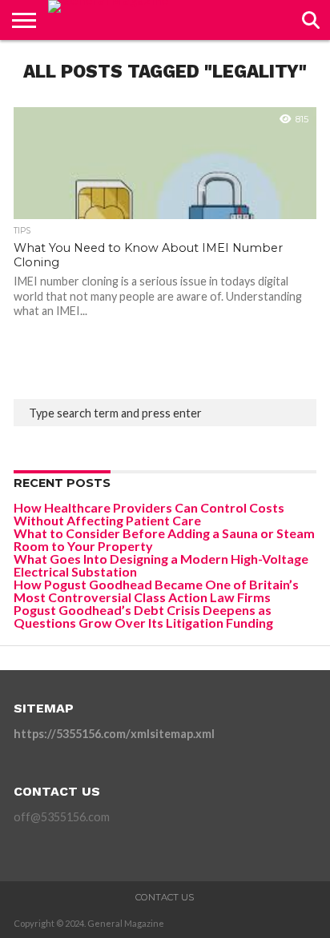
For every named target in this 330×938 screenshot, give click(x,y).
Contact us (164, 897)
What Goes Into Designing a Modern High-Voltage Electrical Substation (161, 565)
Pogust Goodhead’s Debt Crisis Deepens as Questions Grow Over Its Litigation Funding (143, 616)
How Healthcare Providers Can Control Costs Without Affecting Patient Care (149, 514)
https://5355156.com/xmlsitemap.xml (114, 733)
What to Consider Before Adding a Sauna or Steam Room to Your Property (164, 539)
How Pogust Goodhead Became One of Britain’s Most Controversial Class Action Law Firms (156, 591)
